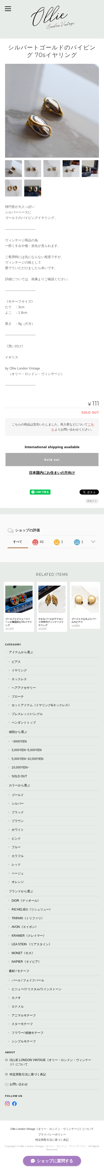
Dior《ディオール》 (26, 900)
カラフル (18, 856)
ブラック (18, 812)
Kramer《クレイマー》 (29, 935)
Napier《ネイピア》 (26, 961)
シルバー (18, 803)
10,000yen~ (20, 767)
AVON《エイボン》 (25, 926)
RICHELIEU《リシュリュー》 (32, 909)
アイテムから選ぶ (21, 652)
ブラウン (18, 820)
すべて (17, 542)
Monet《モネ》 (23, 953)
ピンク (16, 838)
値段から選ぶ (18, 731)
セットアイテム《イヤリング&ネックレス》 (41, 705)
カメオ (16, 997)
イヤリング (19, 670)
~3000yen (19, 741)
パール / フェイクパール (28, 980)
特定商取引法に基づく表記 (28, 1074)
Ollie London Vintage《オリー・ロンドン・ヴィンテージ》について (50, 1062)
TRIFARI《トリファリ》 (28, 918)
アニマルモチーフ (24, 1015)
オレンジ (18, 881)
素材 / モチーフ (19, 971)
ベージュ (18, 873)
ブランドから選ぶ (21, 891)
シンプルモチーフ (24, 1041)
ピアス (16, 661)
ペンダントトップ (24, 722)
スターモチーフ (22, 1023)
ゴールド (18, 794)
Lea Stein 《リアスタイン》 (32, 944)
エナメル (18, 1006)
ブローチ (18, 696)
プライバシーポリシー (52, 1134)
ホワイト (18, 829)
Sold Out (19, 776)
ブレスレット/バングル (27, 714)
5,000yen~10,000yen (27, 758)
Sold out (52, 459)
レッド (16, 864)
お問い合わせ (19, 1084)
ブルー (16, 847)
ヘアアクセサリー (24, 687)
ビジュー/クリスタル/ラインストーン (37, 989)
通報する (92, 501)
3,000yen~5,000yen (27, 750)
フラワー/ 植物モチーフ (27, 1032)
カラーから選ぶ (19, 785)
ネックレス (19, 679)
